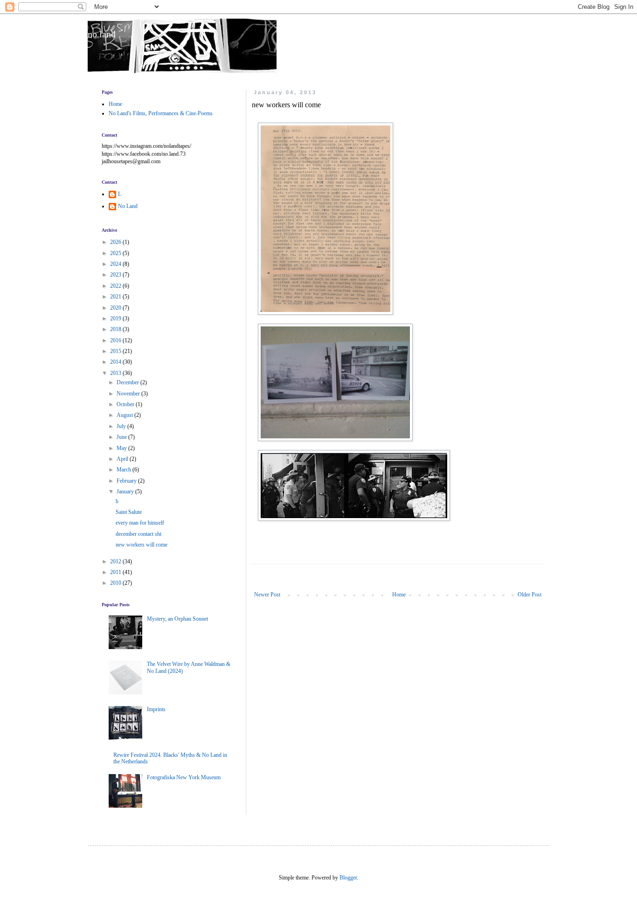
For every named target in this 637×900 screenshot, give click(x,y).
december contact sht (138, 534)
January (126, 491)
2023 (116, 274)
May (122, 448)
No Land (128, 206)
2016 (116, 340)
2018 (116, 329)
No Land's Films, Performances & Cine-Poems (161, 113)
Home (399, 594)
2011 (116, 572)
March (124, 469)
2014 (116, 362)
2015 (116, 351)
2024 (116, 264)
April (123, 459)
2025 (116, 253)
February (127, 481)
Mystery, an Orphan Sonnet (177, 619)
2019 (116, 318)
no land (102, 34)
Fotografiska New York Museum (184, 777)
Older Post (529, 594)
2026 (116, 242)
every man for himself (140, 522)
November (129, 393)
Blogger (348, 877)
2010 (116, 583)
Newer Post (267, 594)
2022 (116, 286)
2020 (116, 308)
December (128, 382)
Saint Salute (129, 512)
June (122, 437)
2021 (116, 296)
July (122, 426)
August (125, 415)
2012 (116, 561)
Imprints (156, 709)
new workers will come (141, 544)
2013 (116, 373)
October (126, 404)
